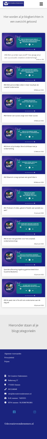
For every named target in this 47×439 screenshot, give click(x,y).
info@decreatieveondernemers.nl (19, 394)
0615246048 (12, 389)
